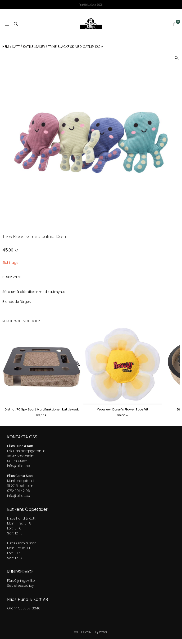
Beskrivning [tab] (12, 277)
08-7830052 (17, 460)
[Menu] (6, 24)
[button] (178, 56)
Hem (5, 46)
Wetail (103, 632)
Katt (16, 46)
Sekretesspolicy (20, 585)
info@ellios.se (18, 465)
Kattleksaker (34, 46)
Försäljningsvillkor (21, 580)
